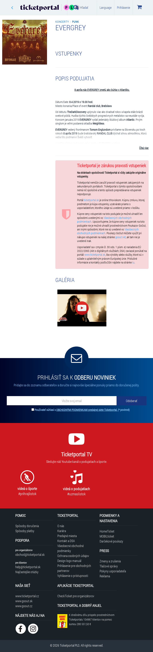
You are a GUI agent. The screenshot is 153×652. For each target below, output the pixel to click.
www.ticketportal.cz (27, 596)
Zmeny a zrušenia (110, 561)
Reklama (105, 576)
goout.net (120, 237)
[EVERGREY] (81, 308)
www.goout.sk (23, 601)
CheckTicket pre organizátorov (75, 596)
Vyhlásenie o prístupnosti (72, 576)
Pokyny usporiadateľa (113, 571)
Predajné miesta (67, 536)
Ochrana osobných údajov (73, 556)
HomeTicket (107, 531)
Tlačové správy (109, 566)
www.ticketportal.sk (94, 254)
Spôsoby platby (24, 531)
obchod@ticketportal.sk (30, 554)
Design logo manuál (69, 561)
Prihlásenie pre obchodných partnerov (74, 568)
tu (133, 262)
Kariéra (61, 531)
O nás (60, 526)
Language (106, 7)
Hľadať (84, 7)
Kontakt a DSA (66, 541)
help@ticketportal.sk (27, 567)
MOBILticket (107, 536)
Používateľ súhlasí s (82, 410)
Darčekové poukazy (111, 541)
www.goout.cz (23, 606)
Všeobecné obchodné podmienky (70, 548)
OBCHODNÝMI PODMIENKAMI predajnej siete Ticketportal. (87, 410)
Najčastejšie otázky (26, 572)
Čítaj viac (144, 148)
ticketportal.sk (91, 200)
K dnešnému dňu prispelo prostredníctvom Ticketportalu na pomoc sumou (91, 619)
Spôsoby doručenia (27, 526)
